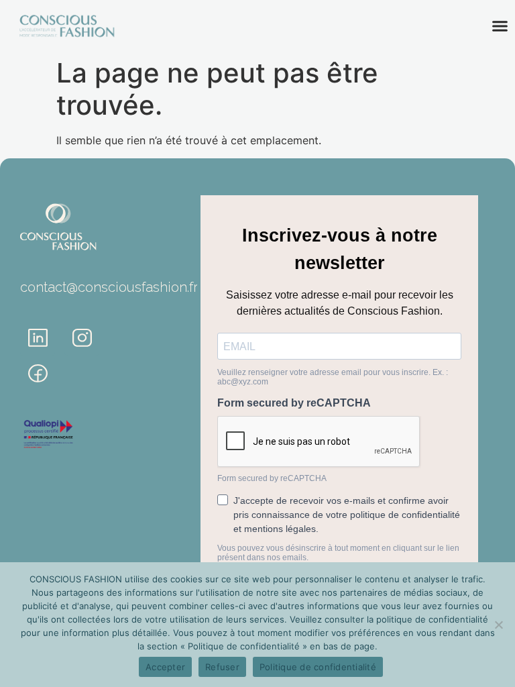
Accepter (165, 667)
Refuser (222, 667)
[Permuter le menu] (500, 25)
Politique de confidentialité (318, 667)
